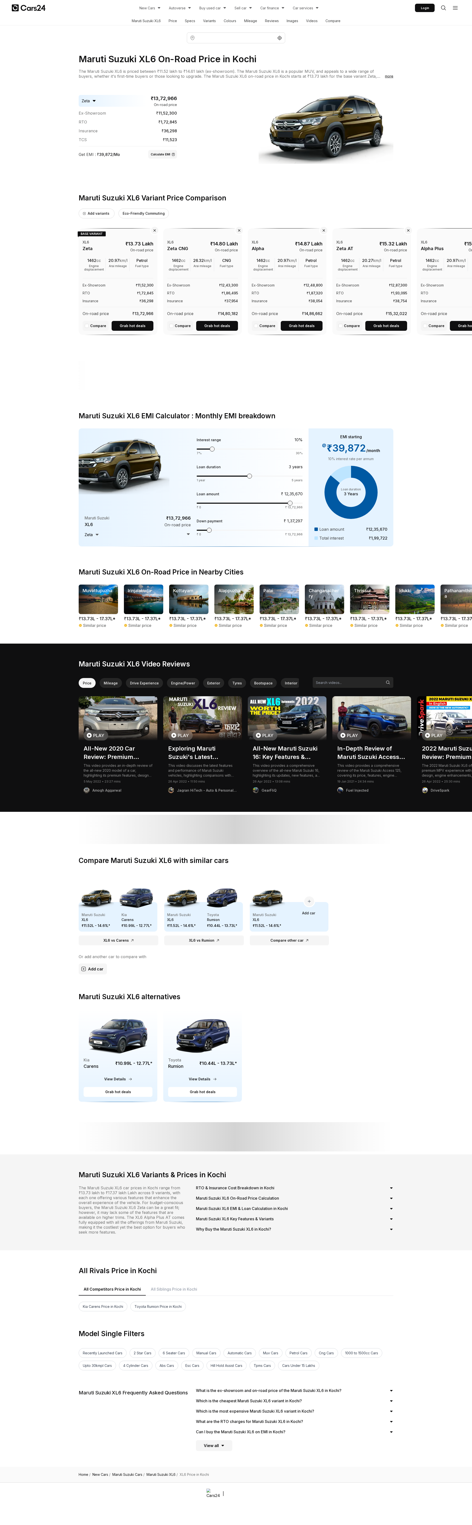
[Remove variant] (154, 230)
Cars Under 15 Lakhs (298, 1365)
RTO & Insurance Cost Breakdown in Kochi (235, 1187)
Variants (209, 21)
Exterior (213, 683)
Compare (332, 21)
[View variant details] (118, 280)
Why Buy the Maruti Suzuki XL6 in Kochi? (233, 1229)
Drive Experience (144, 683)
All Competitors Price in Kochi (112, 1289)
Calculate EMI (160, 154)
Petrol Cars (299, 1353)
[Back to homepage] (28, 8)
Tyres (237, 683)
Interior (291, 683)
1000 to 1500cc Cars (361, 1353)
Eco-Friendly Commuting (144, 213)
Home (84, 1475)
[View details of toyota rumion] (202, 1055)
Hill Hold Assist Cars (226, 1365)
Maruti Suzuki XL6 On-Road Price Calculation (237, 1198)
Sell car (241, 8)
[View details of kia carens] (118, 1055)
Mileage (250, 21)
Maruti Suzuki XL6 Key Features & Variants (235, 1218)
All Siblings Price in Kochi (174, 1289)
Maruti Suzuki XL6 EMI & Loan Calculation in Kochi (242, 1208)
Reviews (272, 21)
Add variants (98, 213)
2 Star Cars (142, 1353)
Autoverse (177, 8)
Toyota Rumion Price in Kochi (158, 1306)
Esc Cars (192, 1365)
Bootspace (263, 683)
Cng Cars (326, 1353)
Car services (303, 8)
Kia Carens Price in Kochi (103, 1306)
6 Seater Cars (174, 1353)
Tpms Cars (262, 1365)
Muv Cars (270, 1353)
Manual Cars (206, 1353)
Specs (190, 21)
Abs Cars (167, 1365)
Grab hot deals (133, 326)
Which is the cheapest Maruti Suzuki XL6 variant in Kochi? (249, 1400)
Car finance (269, 8)
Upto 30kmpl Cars (97, 1365)
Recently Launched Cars (102, 1353)
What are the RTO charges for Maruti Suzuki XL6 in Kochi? (249, 1421)
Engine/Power (183, 683)
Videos (312, 21)
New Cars (147, 8)
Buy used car (210, 8)
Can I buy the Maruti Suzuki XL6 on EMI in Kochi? (240, 1431)
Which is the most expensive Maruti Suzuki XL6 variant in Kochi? (255, 1411)
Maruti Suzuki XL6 (146, 21)
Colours (230, 21)
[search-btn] (443, 8)
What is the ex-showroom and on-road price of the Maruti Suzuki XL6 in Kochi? (268, 1390)
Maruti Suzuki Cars (128, 1475)
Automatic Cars (240, 1353)
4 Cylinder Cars (135, 1365)
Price (173, 21)
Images (292, 21)
